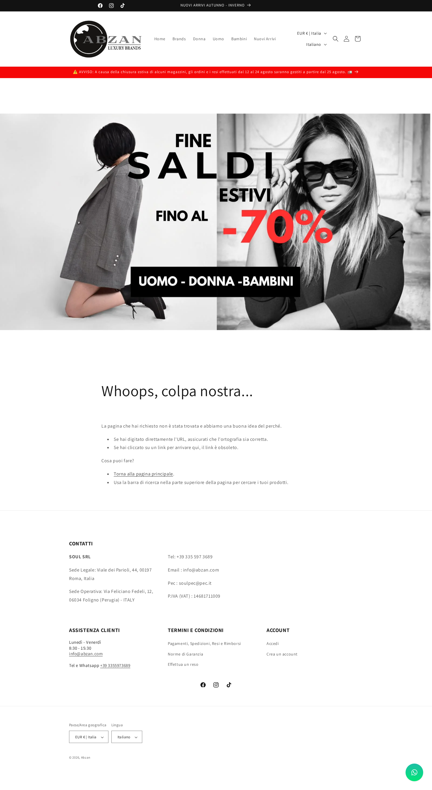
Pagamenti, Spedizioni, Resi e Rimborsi (204, 643)
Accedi (273, 643)
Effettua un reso (183, 664)
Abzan (86, 758)
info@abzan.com (86, 654)
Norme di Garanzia (185, 654)
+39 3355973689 (115, 665)
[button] (335, 38)
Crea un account (282, 654)
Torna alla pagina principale (143, 474)
